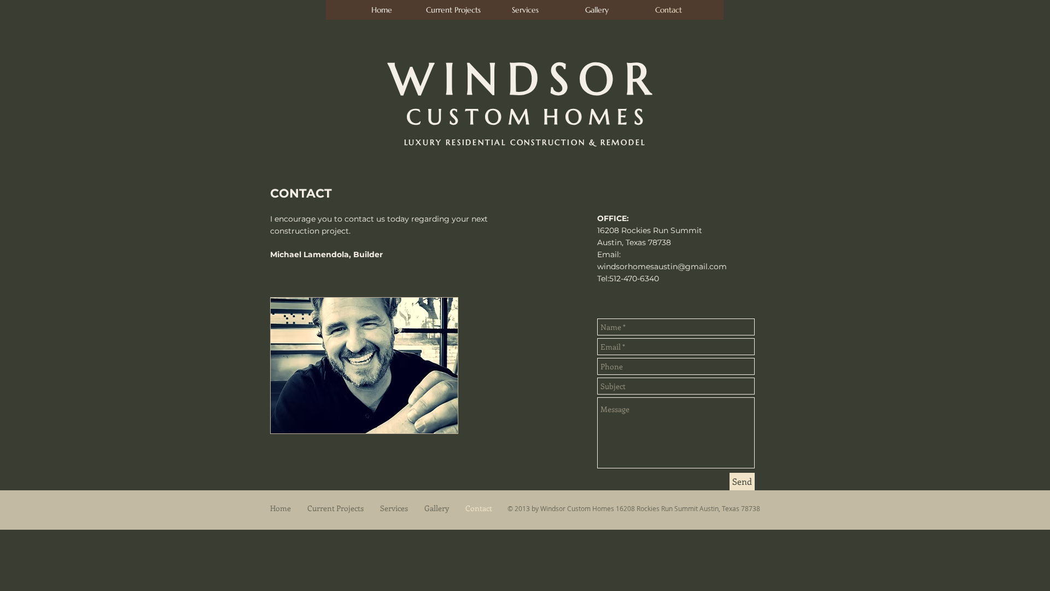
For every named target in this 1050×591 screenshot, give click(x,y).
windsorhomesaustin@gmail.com (662, 266)
